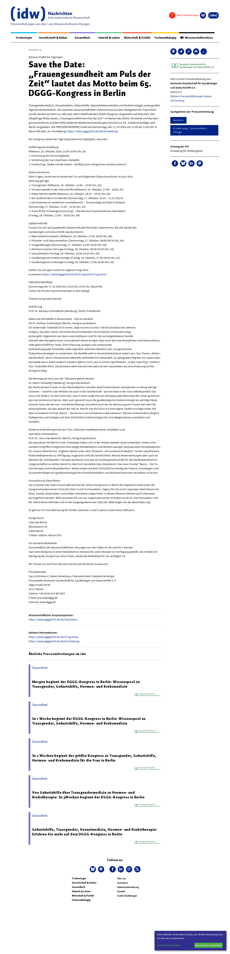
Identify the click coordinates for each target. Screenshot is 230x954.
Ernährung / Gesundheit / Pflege (191, 130)
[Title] (188, 51)
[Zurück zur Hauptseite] (213, 15)
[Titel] (173, 51)
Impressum (122, 882)
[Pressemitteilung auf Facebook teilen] (175, 163)
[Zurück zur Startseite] (50, 16)
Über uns (121, 878)
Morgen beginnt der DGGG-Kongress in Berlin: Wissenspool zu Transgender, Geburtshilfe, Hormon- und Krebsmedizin (86, 684)
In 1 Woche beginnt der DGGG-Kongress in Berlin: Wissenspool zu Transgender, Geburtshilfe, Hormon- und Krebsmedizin (89, 721)
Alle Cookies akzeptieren (208, 945)
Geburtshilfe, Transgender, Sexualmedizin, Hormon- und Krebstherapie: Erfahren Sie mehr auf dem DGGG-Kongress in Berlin (94, 832)
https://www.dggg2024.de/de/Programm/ (54, 637)
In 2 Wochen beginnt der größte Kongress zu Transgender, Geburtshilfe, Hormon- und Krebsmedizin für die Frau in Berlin (94, 758)
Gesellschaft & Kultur (53, 38)
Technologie (24, 38)
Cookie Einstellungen (127, 895)
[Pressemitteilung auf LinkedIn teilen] (191, 163)
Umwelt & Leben (109, 38)
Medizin (178, 120)
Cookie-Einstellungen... (169, 945)
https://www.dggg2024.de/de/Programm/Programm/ (75, 274)
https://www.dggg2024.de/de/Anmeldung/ (92, 131)
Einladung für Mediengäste (186, 151)
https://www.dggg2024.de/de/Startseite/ (53, 619)
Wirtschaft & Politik (137, 38)
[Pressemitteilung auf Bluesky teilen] (183, 163)
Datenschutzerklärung (128, 887)
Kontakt (121, 891)
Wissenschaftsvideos (198, 38)
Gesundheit (82, 38)
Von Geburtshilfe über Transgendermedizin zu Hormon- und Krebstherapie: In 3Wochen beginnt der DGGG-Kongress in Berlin (88, 795)
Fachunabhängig (165, 38)
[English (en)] (203, 15)
